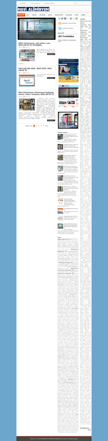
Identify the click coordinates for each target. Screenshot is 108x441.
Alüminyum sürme (73, 278)
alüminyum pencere (64, 273)
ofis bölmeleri (76, 382)
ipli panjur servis (69, 344)
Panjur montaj (71, 395)
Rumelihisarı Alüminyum (62, 410)
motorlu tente (76, 376)
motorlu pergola (69, 376)
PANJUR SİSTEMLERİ (73, 397)
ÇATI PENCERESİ (68, 305)
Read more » (51, 54)
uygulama (60, 424)
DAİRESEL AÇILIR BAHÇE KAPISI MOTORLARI (85, 182)
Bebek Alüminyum (62, 289)
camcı (63, 303)
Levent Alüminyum (69, 363)
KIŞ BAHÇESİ (69, 15)
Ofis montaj (82, 268)
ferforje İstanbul (74, 323)
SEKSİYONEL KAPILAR (62, 413)
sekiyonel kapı (74, 411)
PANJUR (50, 15)
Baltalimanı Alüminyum (75, 288)
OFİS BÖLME (42, 15)
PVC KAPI (63, 407)
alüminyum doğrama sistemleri (63, 258)
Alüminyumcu (70, 281)
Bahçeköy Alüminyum (62, 286)
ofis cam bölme (61, 383)
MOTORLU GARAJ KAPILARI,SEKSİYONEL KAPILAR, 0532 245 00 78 (69, 200)
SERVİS (68, 413)
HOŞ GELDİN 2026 (72, 340)
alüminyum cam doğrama (65, 247)
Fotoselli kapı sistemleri (61, 328)
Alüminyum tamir (73, 280)
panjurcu (75, 399)
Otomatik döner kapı (66, 387)
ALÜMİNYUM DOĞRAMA (72, 251)
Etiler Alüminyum (66, 320)
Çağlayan (67, 304)
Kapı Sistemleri (62, 354)
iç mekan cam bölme (67, 343)
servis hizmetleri (74, 413)
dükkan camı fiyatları (64, 315)
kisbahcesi (59, 360)
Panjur (74, 393)
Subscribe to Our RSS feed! (68, 23)
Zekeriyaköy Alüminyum (75, 430)
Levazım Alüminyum (61, 363)
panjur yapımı (69, 399)
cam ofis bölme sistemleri (70, 300)
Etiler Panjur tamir (61, 321)
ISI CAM (71, 342)
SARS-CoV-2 (66, 411)
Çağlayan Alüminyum (73, 304)
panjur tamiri (76, 398)
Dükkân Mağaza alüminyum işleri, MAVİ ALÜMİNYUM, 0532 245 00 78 (70, 136)
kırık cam (68, 355)
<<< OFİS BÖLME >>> (22, 3)
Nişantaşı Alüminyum (70, 378)
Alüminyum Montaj (73, 265)
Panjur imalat (65, 395)
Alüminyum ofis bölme (72, 266)
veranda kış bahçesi (65, 425)
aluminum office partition (62, 242)
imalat (63, 344)
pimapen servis (60, 406)
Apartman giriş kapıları (72, 282)
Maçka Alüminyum (74, 364)
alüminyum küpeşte (63, 265)
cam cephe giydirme (64, 297)
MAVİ (58, 368)
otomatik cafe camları (70, 386)
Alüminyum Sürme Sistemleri (63, 280)
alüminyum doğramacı (75, 260)
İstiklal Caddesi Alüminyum (84, 419)
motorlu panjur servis (73, 375)
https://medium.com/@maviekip (63, 342)
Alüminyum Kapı (64, 262)
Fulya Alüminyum (61, 331)
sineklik (77, 414)
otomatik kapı (61, 390)
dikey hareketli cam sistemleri (63, 311)
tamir (64, 418)
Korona (71, 360)
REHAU (65, 409)
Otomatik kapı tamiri (86, 274)
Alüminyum (65, 245)
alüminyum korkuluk (75, 264)
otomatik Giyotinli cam (75, 389)
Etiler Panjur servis (74, 320)
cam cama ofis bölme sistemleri (69, 296)
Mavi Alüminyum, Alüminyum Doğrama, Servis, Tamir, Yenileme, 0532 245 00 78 (36, 93)
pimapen (70, 405)
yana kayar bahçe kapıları (71, 426)
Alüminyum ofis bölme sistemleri (68, 269)
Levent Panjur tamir (65, 364)
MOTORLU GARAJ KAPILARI (85, 255)
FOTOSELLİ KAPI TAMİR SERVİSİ (73, 328)
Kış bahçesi (60, 356)
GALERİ (76, 15)
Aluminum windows (61, 243)
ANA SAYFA (21, 15)
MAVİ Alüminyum (72, 368)
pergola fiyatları (66, 401)
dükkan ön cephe (76, 316)
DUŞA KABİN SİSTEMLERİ (62, 312)
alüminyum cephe (74, 247)
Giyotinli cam (68, 335)
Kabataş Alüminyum (70, 351)
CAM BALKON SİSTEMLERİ (62, 295)
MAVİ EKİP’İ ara (65, 371)
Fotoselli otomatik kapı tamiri (72, 329)
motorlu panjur (65, 375)
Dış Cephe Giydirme (74, 309)
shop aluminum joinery (70, 414)
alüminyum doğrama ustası (65, 260)
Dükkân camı (82, 194)
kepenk (63, 355)
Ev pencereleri (68, 321)
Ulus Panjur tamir (76, 422)
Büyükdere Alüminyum (85, 170)
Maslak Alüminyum (74, 367)
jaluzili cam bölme (72, 350)
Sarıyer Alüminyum (87, 294)
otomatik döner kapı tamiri (86, 383)
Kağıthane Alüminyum (65, 352)
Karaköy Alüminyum (69, 354)
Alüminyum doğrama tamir (65, 259)
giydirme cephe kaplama (84, 352)
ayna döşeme (60, 285)
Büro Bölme (71, 290)
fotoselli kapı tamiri (62, 329)
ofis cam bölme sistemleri (71, 383)
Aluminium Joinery (61, 241)
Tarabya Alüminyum (74, 418)
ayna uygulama (66, 285)
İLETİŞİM (83, 15)
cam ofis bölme (74, 299)
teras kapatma (75, 420)
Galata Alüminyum (69, 331)
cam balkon (65, 293)
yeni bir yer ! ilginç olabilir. (72, 429)
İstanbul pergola (71, 347)
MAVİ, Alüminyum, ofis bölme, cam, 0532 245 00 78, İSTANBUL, (35, 44)
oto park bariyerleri (62, 386)
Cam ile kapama (72, 297)
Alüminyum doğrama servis (72, 256)
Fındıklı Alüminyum (69, 324)
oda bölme (86, 375)
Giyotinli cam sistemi (73, 336)
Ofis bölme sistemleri (67, 382)
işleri (66, 350)
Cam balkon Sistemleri (73, 293)
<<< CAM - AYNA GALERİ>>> (35, 3)
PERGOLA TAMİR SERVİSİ (69, 402)
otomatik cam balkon (87, 382)
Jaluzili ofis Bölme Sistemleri (85, 231)
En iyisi (72, 319)
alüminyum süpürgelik (65, 277)
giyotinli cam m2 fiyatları (63, 336)
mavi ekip (67, 370)
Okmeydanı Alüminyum (65, 385)
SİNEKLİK (61, 416)
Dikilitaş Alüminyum (73, 311)
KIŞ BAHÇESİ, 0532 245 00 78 (70, 216)
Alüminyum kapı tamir (84, 152)
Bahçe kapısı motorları (75, 285)
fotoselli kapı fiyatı (70, 325)
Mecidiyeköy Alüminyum (65, 372)
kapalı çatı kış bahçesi (75, 352)
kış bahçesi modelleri (61, 358)
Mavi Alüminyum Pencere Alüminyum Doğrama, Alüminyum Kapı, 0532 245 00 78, (71, 177)
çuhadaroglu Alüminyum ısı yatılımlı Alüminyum (65, 307)
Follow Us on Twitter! (67, 28)
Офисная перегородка (72, 432)
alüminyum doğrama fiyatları (62, 254)
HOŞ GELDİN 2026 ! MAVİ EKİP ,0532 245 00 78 (35, 69)
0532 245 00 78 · (74, 239)
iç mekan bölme (83, 360)
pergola (59, 401)
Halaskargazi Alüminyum (67, 339)
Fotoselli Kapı (62, 325)
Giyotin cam (75, 333)
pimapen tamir (68, 406)
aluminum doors (67, 241)
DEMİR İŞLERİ (66, 309)
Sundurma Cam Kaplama (62, 417)
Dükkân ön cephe (62, 317)
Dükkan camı (72, 313)
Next (46, 126)
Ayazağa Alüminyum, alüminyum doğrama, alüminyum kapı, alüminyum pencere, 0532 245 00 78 (71, 146)
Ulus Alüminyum (68, 422)
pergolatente (65, 405)
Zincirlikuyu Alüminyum (62, 432)
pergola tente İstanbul (65, 403)
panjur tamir (60, 398)
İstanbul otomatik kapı (62, 347)
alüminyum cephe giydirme (63, 249)
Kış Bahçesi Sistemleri (71, 358)
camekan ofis (74, 303)
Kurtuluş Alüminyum (61, 362)
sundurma (75, 416)
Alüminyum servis (85, 61)
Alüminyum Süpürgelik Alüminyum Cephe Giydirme (85, 144)
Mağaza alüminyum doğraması (63, 366)
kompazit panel (65, 360)
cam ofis (67, 299)
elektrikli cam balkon (70, 317)
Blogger (76, 438)
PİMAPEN (75, 405)
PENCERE (34, 15)
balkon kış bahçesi (88, 335)
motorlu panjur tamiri (61, 376)
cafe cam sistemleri (66, 292)
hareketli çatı (62, 340)
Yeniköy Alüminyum (61, 430)
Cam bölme (71, 295)
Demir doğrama (75, 308)
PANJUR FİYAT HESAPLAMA (63, 394)
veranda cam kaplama (84, 401)
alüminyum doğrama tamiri (84, 325)
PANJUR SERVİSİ (65, 397)
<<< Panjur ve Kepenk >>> (49, 3)
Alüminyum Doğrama (84, 31)
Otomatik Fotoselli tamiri (65, 389)
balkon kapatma (70, 286)
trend (63, 422)
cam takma (70, 301)
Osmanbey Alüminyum (75, 385)
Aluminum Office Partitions (72, 242)
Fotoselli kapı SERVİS (65, 327)
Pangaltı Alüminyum (68, 393)
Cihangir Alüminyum (61, 304)
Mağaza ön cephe (66, 367)
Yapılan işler (65, 429)
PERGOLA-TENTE (59, 15)
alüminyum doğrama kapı (74, 254)
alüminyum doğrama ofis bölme (65, 255)
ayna (76, 284)
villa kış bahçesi (72, 425)
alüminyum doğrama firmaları (72, 252)
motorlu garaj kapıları (66, 374)
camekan (68, 303)
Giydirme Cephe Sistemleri (67, 333)
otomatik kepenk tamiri (67, 391)
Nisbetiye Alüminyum (62, 378)
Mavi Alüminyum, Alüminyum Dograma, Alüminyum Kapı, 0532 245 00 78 (71, 188)
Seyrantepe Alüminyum (61, 414)
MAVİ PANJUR (72, 371)
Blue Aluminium (65, 290)
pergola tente (82, 390)
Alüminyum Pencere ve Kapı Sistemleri (65, 276)
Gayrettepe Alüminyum (67, 332)
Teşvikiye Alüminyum (69, 421)
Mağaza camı (71, 366)
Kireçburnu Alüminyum (67, 359)
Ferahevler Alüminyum (61, 323)
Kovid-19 (75, 360)
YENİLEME (67, 430)
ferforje (68, 323)
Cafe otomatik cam (75, 292)
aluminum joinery (74, 241)
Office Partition (64, 379)
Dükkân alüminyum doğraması (64, 313)
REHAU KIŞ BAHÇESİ (73, 409)
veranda (70, 424)
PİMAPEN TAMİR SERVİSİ (86, 288)
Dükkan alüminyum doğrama (74, 312)
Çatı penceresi (60, 305)
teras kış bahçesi (61, 421)
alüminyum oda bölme (61, 266)
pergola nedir (72, 401)
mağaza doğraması (84, 125)
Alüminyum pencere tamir (72, 274)
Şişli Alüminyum (71, 417)
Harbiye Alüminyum (75, 339)
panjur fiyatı (71, 394)
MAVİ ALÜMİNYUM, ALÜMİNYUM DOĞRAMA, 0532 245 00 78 (53, 438)
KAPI (28, 15)
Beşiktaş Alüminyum (70, 289)
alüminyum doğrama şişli (84, 328)
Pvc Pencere (69, 407)
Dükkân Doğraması (68, 316)
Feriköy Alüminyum (61, 324)
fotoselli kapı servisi (74, 327)
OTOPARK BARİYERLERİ (84, 266)
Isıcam (75, 342)
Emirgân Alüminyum (66, 319)
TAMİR (67, 418)
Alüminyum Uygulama (61, 281)
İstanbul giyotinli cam (73, 346)
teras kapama (69, 420)
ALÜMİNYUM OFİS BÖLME (63, 268)
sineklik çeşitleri (68, 416)
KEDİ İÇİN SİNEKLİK (84, 233)
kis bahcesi (75, 359)
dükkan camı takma (73, 315)
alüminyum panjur (73, 271)
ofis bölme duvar (73, 381)
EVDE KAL (75, 321)
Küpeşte (67, 362)
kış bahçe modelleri (74, 355)
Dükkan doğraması (61, 316)
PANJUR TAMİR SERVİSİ (68, 398)
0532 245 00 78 (63, 239)
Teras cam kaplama (61, 420)
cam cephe (86, 337)
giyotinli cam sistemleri (62, 338)
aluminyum (70, 243)
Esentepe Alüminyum (83, 200)
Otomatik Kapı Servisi (69, 390)
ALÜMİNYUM (70, 245)
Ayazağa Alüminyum (69, 284)
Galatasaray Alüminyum (84, 218)
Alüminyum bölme (66, 246)
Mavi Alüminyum (64, 368)
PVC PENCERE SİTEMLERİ (86, 284)
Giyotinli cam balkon (75, 335)
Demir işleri (61, 309)
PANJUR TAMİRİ (62, 399)
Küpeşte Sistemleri (74, 362)
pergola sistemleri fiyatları (84, 388)
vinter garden (87, 403)
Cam (60, 293)
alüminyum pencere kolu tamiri (85, 332)
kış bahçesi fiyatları (74, 356)
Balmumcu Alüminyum (65, 288)
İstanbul (66, 346)
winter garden (63, 426)
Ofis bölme (71, 379)
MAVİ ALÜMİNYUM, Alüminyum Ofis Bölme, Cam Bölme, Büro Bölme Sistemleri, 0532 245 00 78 (71, 226)
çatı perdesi (75, 305)
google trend (70, 338)
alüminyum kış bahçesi (65, 264)
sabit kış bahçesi (71, 410)
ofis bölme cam (65, 381)
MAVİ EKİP (73, 370)
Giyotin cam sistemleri (61, 335)
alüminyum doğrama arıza (62, 252)
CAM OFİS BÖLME (61, 300)
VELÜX (65, 424)
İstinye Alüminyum (69, 348)
